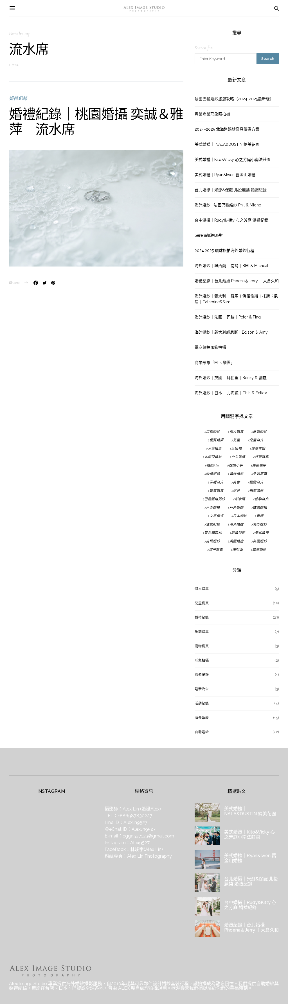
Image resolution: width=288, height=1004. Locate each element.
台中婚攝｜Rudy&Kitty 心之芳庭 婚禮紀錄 (231, 220)
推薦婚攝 (260, 507)
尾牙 (236, 491)
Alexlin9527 (135, 822)
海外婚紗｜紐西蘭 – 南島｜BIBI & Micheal (231, 265)
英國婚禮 (237, 541)
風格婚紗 (259, 550)
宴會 (236, 482)
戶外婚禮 (213, 507)
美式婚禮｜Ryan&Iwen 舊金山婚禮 (225, 174)
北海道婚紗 (213, 457)
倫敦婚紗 (260, 432)
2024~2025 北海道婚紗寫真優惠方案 (227, 129)
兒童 (236, 440)
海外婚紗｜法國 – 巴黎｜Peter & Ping (228, 317)
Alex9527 (140, 842)
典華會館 (258, 448)
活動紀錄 (213, 524)
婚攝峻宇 (259, 465)
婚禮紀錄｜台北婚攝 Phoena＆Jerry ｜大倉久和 (237, 281)
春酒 (260, 516)
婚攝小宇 (236, 465)
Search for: (204, 48)
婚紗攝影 (237, 474)
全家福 (236, 448)
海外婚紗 (260, 524)
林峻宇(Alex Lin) (146, 849)
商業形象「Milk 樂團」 (215, 362)
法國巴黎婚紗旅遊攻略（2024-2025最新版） (234, 99)
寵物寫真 (256, 482)
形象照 (240, 499)
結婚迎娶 (238, 533)
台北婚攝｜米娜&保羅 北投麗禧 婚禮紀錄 (231, 190)
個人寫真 (237, 432)
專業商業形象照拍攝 (212, 114)
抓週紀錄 (202, 675)
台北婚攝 (238, 457)
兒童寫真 (256, 440)
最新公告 (202, 689)
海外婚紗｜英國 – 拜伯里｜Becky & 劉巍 (231, 377)
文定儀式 (217, 516)
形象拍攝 (202, 660)
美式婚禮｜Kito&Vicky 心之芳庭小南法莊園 (233, 159)
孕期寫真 (217, 482)
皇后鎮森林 (213, 533)
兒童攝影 (215, 448)
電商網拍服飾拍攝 (210, 347)
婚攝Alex (213, 465)
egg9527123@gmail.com (148, 836)
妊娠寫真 (262, 457)
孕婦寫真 (260, 474)
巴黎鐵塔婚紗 (214, 499)
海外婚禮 (237, 524)
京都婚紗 (213, 432)
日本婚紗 (240, 516)
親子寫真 (216, 550)
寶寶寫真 (217, 491)
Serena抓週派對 (209, 235)
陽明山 (237, 550)
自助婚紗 (213, 541)
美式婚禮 (262, 533)
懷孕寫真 (262, 499)
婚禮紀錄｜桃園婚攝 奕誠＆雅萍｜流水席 (96, 121)
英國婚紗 (260, 541)
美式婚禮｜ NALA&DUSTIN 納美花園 (227, 144)
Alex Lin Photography (149, 856)
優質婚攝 (217, 440)
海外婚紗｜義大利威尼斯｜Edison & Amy (231, 332)
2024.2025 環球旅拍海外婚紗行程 (224, 250)
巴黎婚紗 (256, 491)
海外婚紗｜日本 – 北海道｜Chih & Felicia (231, 393)
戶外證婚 (237, 507)
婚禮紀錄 (18, 98)
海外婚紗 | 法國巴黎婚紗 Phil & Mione (228, 205)
